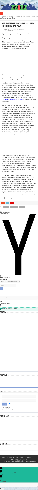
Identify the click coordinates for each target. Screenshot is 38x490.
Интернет (12, 17)
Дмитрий (28, 457)
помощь (6, 206)
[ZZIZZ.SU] (19, 5)
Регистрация (6, 407)
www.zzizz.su (13, 457)
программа (14, 206)
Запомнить (13, 404)
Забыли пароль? (7, 410)
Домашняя (4, 17)
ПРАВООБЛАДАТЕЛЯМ (19, 459)
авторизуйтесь (6, 277)
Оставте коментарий (18, 29)
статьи (22, 206)
